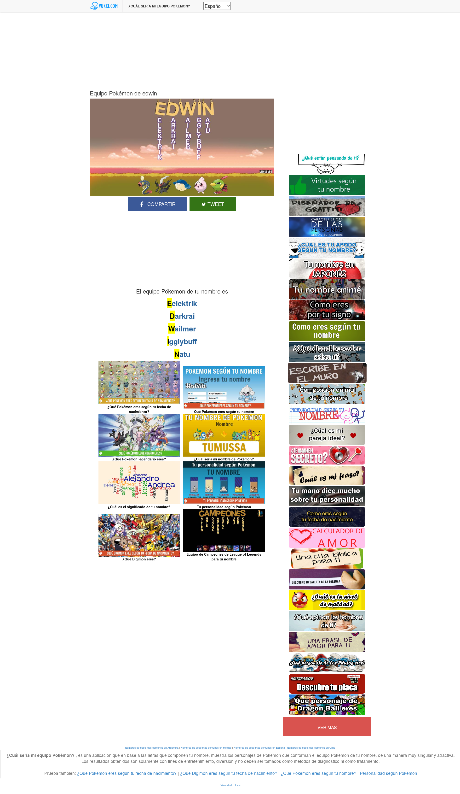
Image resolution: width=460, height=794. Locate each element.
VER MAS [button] (327, 727)
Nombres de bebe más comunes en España (259, 747)
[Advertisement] (230, 49)
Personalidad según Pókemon (388, 773)
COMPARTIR (160, 203)
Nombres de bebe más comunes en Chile (311, 747)
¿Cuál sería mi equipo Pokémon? (159, 6)
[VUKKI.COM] (104, 6)
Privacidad (225, 785)
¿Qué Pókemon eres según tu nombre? (318, 773)
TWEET (215, 203)
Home (237, 785)
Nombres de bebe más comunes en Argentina (151, 747)
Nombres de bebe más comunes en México (206, 747)
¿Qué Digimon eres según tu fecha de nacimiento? (229, 773)
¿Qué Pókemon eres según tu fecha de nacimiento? (127, 773)
